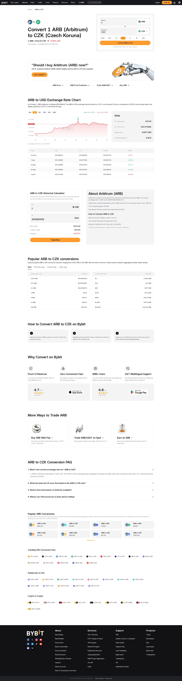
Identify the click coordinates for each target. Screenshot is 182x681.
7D (35, 112)
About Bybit (59, 635)
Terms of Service (99, 678)
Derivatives (150, 639)
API (117, 662)
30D (44, 112)
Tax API (90, 662)
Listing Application (94, 654)
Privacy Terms (108, 678)
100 (143, 38)
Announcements (60, 650)
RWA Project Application (96, 658)
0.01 (109, 38)
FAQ (117, 635)
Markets (25, 2)
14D (40, 112)
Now (29, 267)
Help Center (120, 643)
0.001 (102, 38)
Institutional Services (95, 650)
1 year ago (63, 267)
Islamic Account (60, 666)
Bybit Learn (120, 654)
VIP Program (92, 643)
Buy (33, 204)
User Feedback (121, 650)
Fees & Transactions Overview (65, 670)
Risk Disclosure (60, 654)
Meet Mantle (59, 639)
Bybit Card (149, 650)
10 (136, 38)
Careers (58, 662)
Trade (148, 635)
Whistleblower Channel (63, 658)
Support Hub (120, 647)
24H (30, 112)
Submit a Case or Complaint (125, 639)
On (32, 215)
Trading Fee (120, 658)
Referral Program (94, 647)
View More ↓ (91, 540)
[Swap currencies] (125, 26)
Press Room (59, 643)
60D (49, 112)
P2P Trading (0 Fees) (95, 639)
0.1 (116, 38)
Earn (147, 643)
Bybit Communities (61, 647)
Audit (89, 666)
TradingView (150, 654)
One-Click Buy (93, 635)
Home (30, 9)
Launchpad (150, 647)
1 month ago (52, 267)
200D (54, 112)
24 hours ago (39, 267)
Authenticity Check (122, 666)
